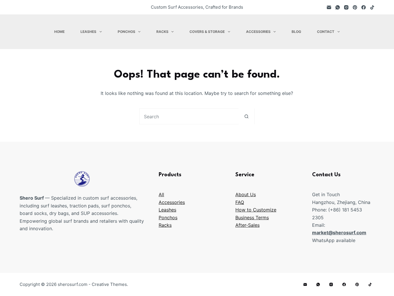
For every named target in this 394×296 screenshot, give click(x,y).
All (161, 194)
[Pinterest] (355, 7)
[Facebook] (363, 7)
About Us (245, 194)
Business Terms (252, 217)
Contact (325, 31)
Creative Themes (109, 284)
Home (59, 31)
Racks (162, 31)
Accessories (258, 31)
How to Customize (255, 210)
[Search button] (246, 116)
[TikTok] (372, 7)
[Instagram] (346, 7)
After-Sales (247, 225)
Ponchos (126, 31)
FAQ (239, 202)
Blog (296, 31)
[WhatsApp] (337, 7)
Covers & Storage (207, 31)
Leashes (88, 31)
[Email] (329, 7)
